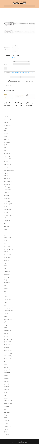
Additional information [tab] (15, 76)
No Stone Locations (27, 72)
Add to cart (11, 68)
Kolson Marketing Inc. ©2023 (22, 442)
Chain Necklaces (17, 72)
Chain (7, 11)
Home (5, 11)
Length (5, 64)
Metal (5, 62)
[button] (33, 14)
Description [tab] (7, 76)
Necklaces (22, 72)
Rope (32, 72)
